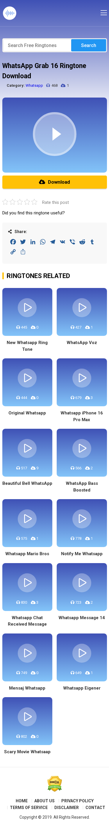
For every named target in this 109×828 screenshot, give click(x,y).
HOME (22, 801)
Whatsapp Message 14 (81, 617)
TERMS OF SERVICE (29, 807)
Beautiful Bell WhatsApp (27, 483)
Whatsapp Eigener (82, 688)
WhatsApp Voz (82, 342)
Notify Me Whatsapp (82, 553)
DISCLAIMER (66, 807)
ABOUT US (44, 801)
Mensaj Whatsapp (27, 688)
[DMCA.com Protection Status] (54, 784)
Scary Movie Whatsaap (27, 751)
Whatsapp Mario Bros (27, 553)
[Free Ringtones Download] (9, 13)
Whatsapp (34, 85)
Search (88, 45)
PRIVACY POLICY (77, 801)
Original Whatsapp (27, 413)
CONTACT (95, 807)
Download (59, 182)
